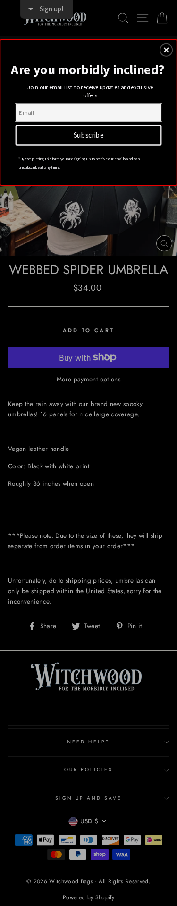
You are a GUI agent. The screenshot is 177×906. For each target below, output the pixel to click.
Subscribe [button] (89, 134)
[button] (166, 49)
